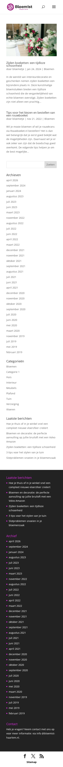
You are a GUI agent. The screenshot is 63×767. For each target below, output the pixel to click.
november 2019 (15, 336)
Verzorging (12, 404)
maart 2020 (13, 330)
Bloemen (49, 69)
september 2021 (15, 266)
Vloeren (10, 409)
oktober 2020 (14, 303)
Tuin (9, 398)
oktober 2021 (14, 261)
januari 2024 (13, 191)
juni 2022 (11, 234)
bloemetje (18, 69)
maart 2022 (13, 244)
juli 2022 (11, 228)
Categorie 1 (13, 372)
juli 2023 (11, 201)
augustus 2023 (14, 196)
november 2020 (15, 298)
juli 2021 (11, 277)
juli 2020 (11, 314)
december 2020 (15, 293)
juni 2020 (11, 320)
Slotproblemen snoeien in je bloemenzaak (31, 457)
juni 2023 (11, 207)
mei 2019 (11, 346)
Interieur (11, 382)
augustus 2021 (14, 271)
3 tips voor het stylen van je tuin (25, 452)
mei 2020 (11, 325)
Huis (9, 377)
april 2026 (12, 180)
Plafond (10, 393)
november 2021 (15, 255)
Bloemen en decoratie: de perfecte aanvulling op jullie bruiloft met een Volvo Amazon (30, 437)
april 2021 (12, 287)
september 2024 (15, 185)
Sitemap (32, 762)
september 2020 (15, 309)
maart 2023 (13, 212)
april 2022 (12, 239)
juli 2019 (11, 341)
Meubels (11, 388)
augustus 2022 (14, 223)
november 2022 (15, 217)
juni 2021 (11, 282)
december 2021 (15, 250)
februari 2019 (14, 352)
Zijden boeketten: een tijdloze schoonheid (25, 64)
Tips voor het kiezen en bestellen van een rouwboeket (30, 114)
